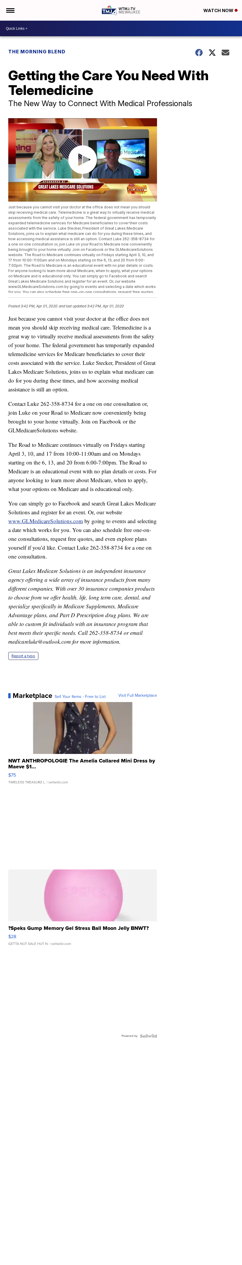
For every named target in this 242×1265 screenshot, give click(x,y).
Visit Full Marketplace (137, 696)
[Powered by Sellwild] (148, 1036)
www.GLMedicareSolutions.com (45, 521)
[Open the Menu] (9, 10)
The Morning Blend (37, 52)
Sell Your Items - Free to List (80, 697)
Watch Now (219, 10)
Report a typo (23, 656)
